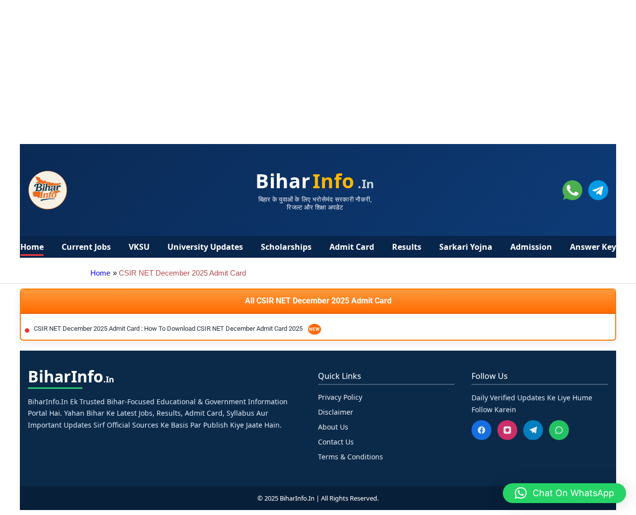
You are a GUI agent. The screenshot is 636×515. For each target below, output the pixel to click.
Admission (531, 247)
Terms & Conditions (350, 456)
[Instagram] (507, 430)
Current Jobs (86, 247)
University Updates (205, 247)
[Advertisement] (298, 69)
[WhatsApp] (559, 430)
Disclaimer (335, 412)
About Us (333, 427)
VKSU (139, 247)
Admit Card (351, 247)
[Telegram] (533, 430)
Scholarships (286, 247)
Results (406, 247)
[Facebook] (481, 430)
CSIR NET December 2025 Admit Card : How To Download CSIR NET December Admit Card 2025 (169, 328)
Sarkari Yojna (465, 247)
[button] (564, 493)
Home (32, 247)
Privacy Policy (340, 397)
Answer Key (593, 247)
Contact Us (336, 441)
